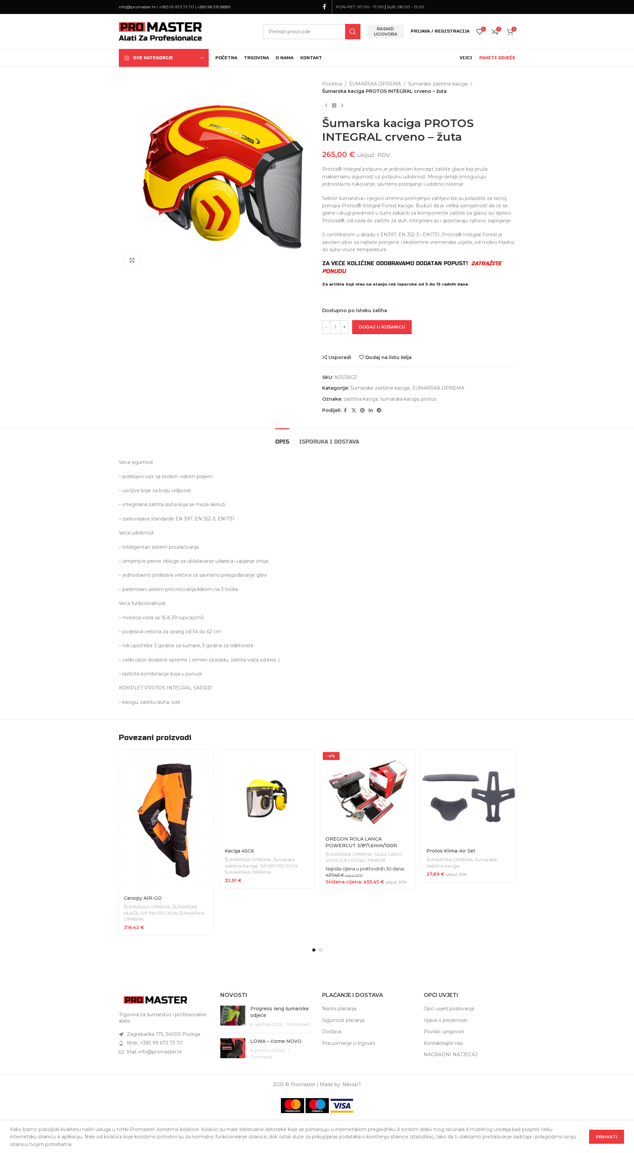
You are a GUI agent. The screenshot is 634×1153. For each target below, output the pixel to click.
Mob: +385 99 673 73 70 (155, 1043)
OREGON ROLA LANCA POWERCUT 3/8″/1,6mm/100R (361, 842)
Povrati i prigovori (444, 1032)
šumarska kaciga (399, 399)
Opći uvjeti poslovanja (449, 1009)
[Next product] (342, 106)
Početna (332, 84)
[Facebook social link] (324, 7)
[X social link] (353, 410)
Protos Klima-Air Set (450, 851)
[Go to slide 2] (320, 950)
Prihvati (606, 1136)
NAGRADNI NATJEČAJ (450, 1054)
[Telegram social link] (379, 410)
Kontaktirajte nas (443, 1043)
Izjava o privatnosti (445, 1020)
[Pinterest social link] (362, 410)
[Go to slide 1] (314, 950)
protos (428, 399)
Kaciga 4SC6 (239, 851)
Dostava (331, 1032)
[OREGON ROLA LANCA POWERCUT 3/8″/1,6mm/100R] (367, 791)
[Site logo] (160, 31)
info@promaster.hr (137, 6)
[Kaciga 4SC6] (267, 797)
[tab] (282, 438)
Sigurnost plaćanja (343, 1020)
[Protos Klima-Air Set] (468, 797)
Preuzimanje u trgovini (348, 1043)
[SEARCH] (352, 31)
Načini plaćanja (339, 1009)
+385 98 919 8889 (214, 6)
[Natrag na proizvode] (334, 106)
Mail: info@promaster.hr (154, 1052)
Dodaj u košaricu (382, 326)
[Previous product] (326, 106)
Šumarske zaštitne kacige (438, 84)
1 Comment (298, 1024)
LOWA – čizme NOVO (276, 1041)
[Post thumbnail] (232, 1017)
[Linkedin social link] (371, 410)
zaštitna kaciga (360, 399)
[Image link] (155, 999)
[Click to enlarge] (132, 260)
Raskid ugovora (385, 31)
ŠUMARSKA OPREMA (375, 84)
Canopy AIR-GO (143, 898)
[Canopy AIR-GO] (166, 820)
